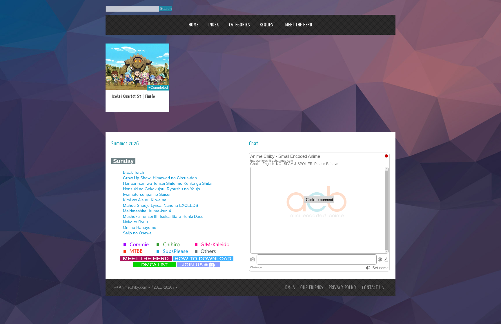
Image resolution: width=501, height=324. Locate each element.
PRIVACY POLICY (343, 287)
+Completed (158, 88)
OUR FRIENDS (311, 287)
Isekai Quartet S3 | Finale (133, 96)
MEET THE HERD (298, 25)
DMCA (290, 287)
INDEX (213, 25)
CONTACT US (373, 287)
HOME (194, 25)
